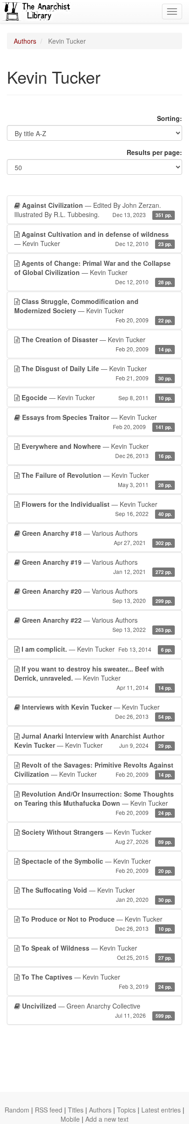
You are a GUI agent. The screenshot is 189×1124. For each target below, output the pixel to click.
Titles (75, 1109)
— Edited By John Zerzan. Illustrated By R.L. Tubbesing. (93, 210)
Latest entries (161, 1109)
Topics (126, 1109)
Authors (25, 41)
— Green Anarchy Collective (97, 1010)
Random (17, 1109)
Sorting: (169, 118)
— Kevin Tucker (93, 238)
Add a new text (106, 1119)
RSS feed (48, 1109)
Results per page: (154, 152)
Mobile (70, 1119)
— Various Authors (97, 537)
